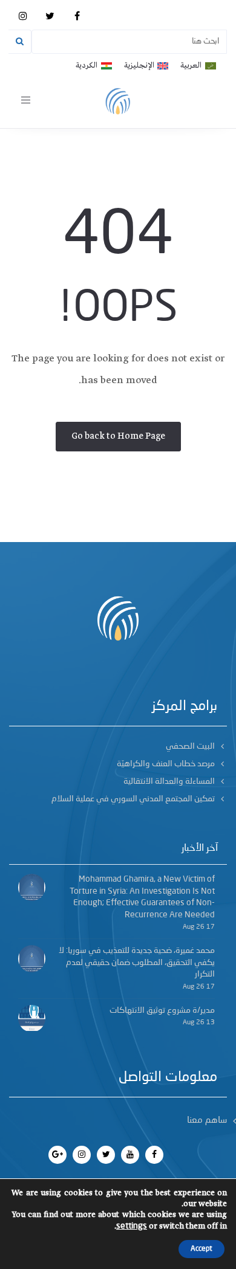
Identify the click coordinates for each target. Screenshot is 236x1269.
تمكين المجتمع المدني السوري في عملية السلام (133, 799)
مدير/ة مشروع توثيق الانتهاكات (162, 1010)
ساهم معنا (207, 1120)
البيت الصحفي (190, 746)
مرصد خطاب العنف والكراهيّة (166, 764)
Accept (201, 1249)
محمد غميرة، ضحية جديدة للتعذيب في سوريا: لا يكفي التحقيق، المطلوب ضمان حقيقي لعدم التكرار (137, 962)
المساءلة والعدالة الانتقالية (169, 781)
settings (131, 1226)
